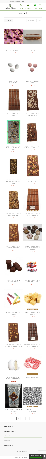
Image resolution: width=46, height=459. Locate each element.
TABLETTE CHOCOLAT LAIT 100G (13, 114)
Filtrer (9, 20)
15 (27, 419)
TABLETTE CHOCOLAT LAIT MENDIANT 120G (32, 180)
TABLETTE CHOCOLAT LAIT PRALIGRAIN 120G (13, 214)
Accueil (12, 1)
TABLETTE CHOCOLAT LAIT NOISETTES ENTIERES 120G (13, 345)
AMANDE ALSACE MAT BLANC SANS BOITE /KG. (13, 378)
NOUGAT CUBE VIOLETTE (13, 50)
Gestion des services (36, 455)
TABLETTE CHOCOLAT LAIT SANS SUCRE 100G (32, 214)
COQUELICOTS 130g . (32, 377)
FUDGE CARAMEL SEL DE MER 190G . (32, 313)
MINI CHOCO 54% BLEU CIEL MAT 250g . (13, 410)
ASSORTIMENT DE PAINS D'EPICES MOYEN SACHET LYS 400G (32, 247)
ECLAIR (32, 50)
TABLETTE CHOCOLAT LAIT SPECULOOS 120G (13, 247)
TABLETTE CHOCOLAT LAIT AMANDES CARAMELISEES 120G (13, 147)
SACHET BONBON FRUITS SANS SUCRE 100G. (32, 281)
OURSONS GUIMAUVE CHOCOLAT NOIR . (13, 281)
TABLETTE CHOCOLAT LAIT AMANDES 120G (32, 114)
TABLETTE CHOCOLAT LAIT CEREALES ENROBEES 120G (32, 146)
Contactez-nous (20, 1)
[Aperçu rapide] (13, 48)
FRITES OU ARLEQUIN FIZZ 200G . (13, 313)
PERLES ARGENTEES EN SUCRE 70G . (32, 410)
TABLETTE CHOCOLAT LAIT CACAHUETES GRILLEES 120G (13, 181)
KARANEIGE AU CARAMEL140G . (13, 82)
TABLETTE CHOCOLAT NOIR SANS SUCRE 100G (32, 345)
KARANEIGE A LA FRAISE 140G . (32, 82)
